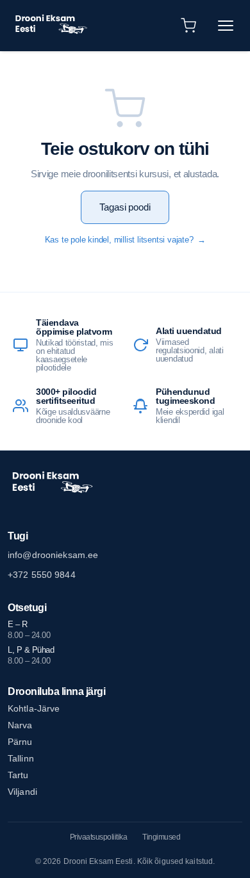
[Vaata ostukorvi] (188, 25)
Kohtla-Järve (34, 708)
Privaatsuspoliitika (99, 837)
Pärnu (20, 741)
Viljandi (22, 791)
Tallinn (21, 758)
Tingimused (161, 837)
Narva (20, 725)
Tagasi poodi (124, 207)
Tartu (18, 774)
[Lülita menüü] (225, 25)
